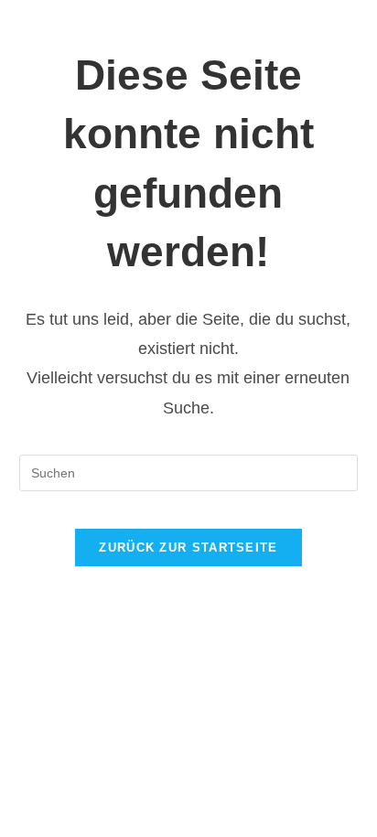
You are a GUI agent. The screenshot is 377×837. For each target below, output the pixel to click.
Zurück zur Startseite (188, 547)
